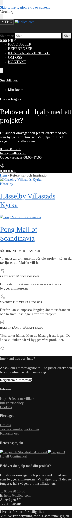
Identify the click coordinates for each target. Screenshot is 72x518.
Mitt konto (15, 90)
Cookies (6, 407)
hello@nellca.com (13, 153)
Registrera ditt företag (16, 380)
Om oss (5, 425)
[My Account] (2, 167)
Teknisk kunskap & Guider (19, 429)
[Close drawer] (1, 16)
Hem (3, 175)
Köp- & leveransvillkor (17, 399)
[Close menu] (1, 2)
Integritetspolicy (12, 403)
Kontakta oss (9, 433)
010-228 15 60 (10, 149)
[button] (8, 41)
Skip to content (39, 7)
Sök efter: (7, 36)
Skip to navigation (13, 7)
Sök (67, 36)
